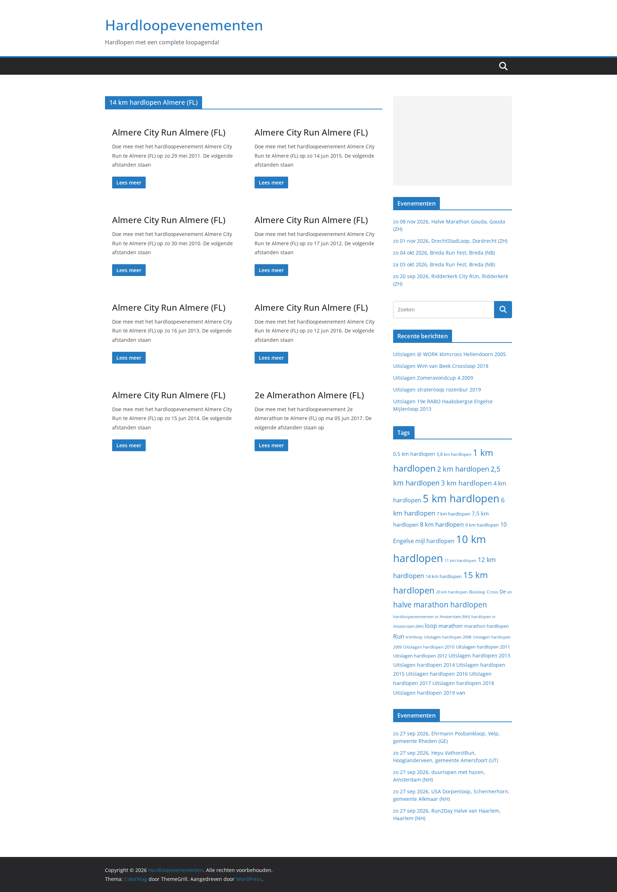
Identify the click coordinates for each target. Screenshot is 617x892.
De (503, 591)
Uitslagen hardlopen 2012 (420, 655)
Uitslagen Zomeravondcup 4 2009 (433, 377)
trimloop (414, 637)
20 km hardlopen (452, 592)
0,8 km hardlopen (454, 454)
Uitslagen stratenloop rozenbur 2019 (437, 389)
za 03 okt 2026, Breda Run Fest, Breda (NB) (444, 264)
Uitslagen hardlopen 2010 (429, 647)
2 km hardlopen (463, 469)
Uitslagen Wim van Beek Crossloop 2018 (440, 366)
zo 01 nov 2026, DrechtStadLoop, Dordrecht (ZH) (450, 240)
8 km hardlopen (442, 524)
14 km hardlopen (444, 576)
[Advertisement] (452, 141)
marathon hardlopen (486, 626)
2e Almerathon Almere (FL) (309, 395)
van (460, 692)
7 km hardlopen (453, 514)
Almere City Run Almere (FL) (168, 132)
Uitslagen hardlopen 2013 (479, 655)
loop (431, 626)
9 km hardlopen (482, 525)
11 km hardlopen (460, 560)
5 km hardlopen (461, 498)
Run (398, 636)
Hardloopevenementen (184, 25)
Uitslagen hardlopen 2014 (424, 664)
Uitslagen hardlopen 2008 (447, 637)
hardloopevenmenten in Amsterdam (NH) (431, 616)
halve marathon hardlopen (440, 605)
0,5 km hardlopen (414, 454)
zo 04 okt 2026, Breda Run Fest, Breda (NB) (444, 252)
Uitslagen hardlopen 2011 (483, 647)
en (509, 592)
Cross (492, 592)
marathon (450, 625)
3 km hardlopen (466, 482)
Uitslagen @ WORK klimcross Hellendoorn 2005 (449, 354)
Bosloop (477, 592)
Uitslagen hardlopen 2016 (437, 673)
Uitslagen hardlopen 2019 (424, 692)
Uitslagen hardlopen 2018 (463, 683)
